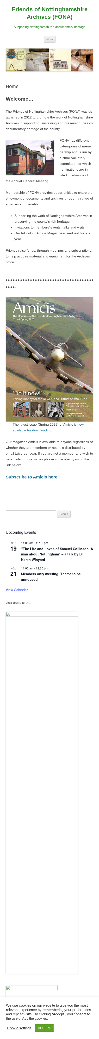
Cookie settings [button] (19, 1028)
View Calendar (17, 589)
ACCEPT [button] (44, 1028)
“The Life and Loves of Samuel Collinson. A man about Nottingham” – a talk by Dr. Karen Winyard (57, 554)
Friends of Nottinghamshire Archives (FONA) (49, 13)
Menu (49, 39)
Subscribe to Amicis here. (32, 477)
